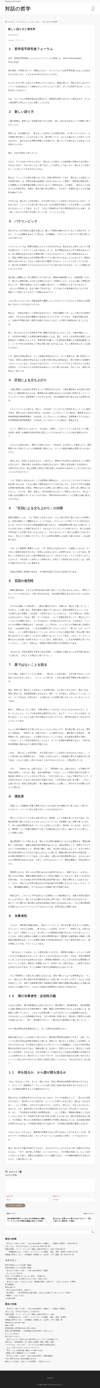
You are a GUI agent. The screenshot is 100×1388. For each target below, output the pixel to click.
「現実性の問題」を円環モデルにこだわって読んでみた (26, 1279)
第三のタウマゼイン (12, 1336)
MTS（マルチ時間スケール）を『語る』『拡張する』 (25, 1276)
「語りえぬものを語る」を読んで (18, 1290)
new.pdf (11, 40)
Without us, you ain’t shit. (15, 1322)
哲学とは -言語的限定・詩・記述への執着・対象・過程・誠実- (30, 1342)
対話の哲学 (18, 9)
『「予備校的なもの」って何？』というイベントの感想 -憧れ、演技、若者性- (36, 1252)
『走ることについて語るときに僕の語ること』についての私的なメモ (31, 1339)
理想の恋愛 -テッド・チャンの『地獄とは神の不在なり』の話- (30, 1249)
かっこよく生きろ (12, 1334)
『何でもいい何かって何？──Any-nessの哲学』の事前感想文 (29, 1356)
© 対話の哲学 (42, 1385)
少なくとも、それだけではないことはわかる (22, 1246)
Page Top (50, 1378)
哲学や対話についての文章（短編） (18, 1265)
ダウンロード (20, 40)
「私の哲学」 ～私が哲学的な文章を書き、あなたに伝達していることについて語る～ (38, 1293)
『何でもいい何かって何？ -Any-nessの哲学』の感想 (26, 1270)
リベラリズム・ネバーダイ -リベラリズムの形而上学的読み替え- (30, 1345)
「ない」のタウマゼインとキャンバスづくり (22, 1347)
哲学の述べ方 (10, 1287)
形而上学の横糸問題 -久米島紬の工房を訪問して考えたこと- (29, 1331)
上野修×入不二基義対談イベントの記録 (21, 1353)
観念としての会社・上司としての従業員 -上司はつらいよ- (28, 1361)
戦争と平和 (9, 1325)
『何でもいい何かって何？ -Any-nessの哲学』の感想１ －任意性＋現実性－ (36, 1243)
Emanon (60, 1385)
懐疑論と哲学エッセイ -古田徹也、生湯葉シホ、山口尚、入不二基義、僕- (34, 1254)
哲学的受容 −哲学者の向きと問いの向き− (21, 1328)
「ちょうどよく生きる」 (14, 1273)
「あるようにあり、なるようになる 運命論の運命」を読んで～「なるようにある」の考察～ (41, 1281)
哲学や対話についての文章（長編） (18, 1268)
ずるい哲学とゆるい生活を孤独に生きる (20, 1359)
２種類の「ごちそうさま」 (15, 1295)
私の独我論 (9, 1284)
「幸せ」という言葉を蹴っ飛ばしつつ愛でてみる (24, 1350)
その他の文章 (10, 1298)
